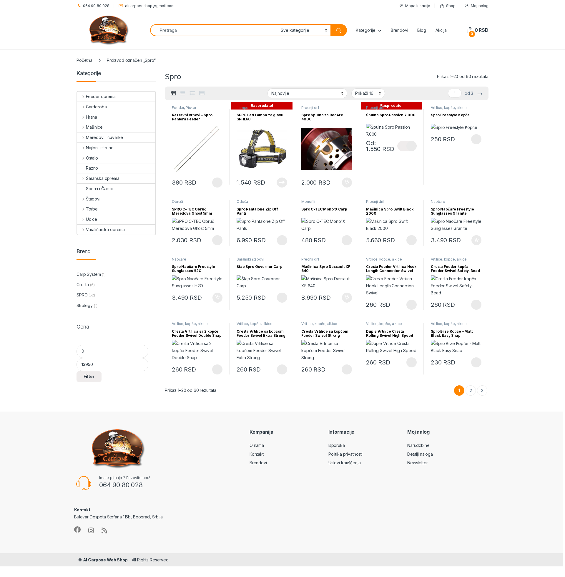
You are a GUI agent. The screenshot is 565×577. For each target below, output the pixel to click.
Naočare (438, 201)
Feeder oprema (101, 96)
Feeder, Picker (184, 107)
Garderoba (96, 106)
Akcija (441, 30)
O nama (257, 445)
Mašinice (94, 127)
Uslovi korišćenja (344, 462)
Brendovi (399, 30)
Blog (421, 30)
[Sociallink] (77, 529)
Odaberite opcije (212, 183)
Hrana (91, 117)
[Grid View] (173, 93)
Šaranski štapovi (250, 259)
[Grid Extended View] (182, 93)
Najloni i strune (100, 147)
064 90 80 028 (96, 5)
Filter (89, 376)
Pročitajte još (278, 183)
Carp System (89, 274)
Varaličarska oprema (105, 229)
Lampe (242, 107)
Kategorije (365, 30)
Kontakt (257, 454)
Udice (91, 219)
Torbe (92, 208)
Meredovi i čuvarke (104, 137)
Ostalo (92, 157)
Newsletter (417, 462)
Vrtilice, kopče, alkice (449, 107)
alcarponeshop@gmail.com (150, 5)
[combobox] (213, 30)
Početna (84, 60)
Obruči (177, 201)
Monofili (308, 201)
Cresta (83, 284)
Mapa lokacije (417, 5)
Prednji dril (310, 107)
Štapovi (93, 198)
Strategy (85, 305)
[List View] (192, 93)
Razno (92, 167)
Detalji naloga (420, 454)
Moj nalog (479, 5)
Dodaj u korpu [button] (346, 183)
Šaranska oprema (102, 178)
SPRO (82, 294)
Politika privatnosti (345, 454)
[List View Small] (202, 93)
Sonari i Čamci (99, 188)
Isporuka (336, 445)
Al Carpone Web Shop (105, 559)
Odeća (242, 201)
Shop (450, 5)
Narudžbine (418, 445)
